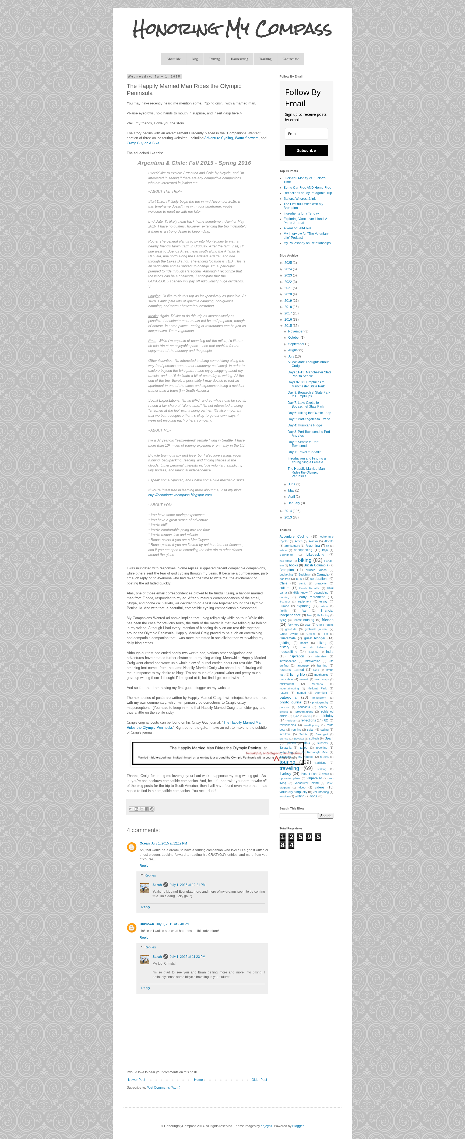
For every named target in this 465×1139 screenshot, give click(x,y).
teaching (321, 747)
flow (309, 615)
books (293, 565)
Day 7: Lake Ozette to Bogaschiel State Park (306, 404)
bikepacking (315, 554)
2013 (288, 517)
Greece (311, 633)
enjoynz (266, 1126)
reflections (308, 720)
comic (302, 583)
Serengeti (322, 734)
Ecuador (285, 601)
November (296, 331)
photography (320, 702)
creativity (321, 583)
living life (297, 674)
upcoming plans (290, 778)
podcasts (304, 707)
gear (308, 624)
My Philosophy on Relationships (307, 243)
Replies (150, 875)
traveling (289, 768)
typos (325, 773)
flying (283, 620)
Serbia (303, 734)
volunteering (321, 792)
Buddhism (304, 574)
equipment (304, 601)
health (304, 642)
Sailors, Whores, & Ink (300, 199)
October (294, 337)
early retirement (312, 597)
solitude (314, 738)
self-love (285, 734)
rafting (308, 715)
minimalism (287, 683)
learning (322, 665)
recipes (291, 720)
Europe (284, 606)
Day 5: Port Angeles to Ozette (309, 419)
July (291, 356)
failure (324, 606)
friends (327, 620)
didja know (300, 592)
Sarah (157, 885)
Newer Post (136, 1080)
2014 (288, 511)
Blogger (298, 1126)
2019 (288, 301)
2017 (288, 313)
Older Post (259, 1080)
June (292, 484)
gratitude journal (316, 629)
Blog (195, 59)
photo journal (291, 702)
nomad (301, 692)
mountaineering (289, 688)
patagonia (288, 697)
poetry (323, 707)
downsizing (321, 592)
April (292, 497)
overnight (321, 692)
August (293, 350)
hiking (322, 643)
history (284, 647)
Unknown (147, 924)
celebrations (319, 579)
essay (323, 601)
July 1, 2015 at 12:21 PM (188, 885)
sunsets (322, 743)
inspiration (296, 656)
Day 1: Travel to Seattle (305, 452)
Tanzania (285, 747)
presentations (304, 711)
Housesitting (239, 59)
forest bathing (304, 620)
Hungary (313, 651)
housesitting (288, 652)
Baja (325, 550)
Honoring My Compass (232, 28)
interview (320, 656)
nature (284, 692)
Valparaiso (314, 778)
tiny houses (305, 756)
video (301, 787)
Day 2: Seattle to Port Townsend (303, 444)
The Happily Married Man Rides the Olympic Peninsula (306, 472)
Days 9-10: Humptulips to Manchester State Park (306, 384)
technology (286, 752)
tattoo (303, 747)
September (296, 344)
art (327, 545)
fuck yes (293, 624)
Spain (329, 738)
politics (284, 711)
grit (326, 633)
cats (299, 579)
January (294, 503)
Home (198, 1080)
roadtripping (311, 725)
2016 (288, 319)
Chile (283, 583)
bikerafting (286, 560)
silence (284, 738)
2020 (288, 294)
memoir (304, 679)
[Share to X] (141, 809)
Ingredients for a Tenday (301, 213)
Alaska (313, 541)
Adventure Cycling (218, 138)
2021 (288, 288)
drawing (284, 597)
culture (285, 588)
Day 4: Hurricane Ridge (305, 425)
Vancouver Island (306, 782)
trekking (321, 768)
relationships (288, 725)
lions (316, 669)
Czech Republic (309, 588)
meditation (286, 679)
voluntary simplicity (293, 792)
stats (307, 743)
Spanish (291, 743)
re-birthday (325, 716)
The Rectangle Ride (314, 752)
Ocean (145, 843)
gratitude (291, 629)
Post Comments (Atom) (163, 1087)
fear (304, 610)
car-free (285, 578)
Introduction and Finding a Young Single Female (307, 460)
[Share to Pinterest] (151, 809)
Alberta (328, 541)
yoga (314, 796)
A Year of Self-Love (297, 228)
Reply (144, 866)
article (283, 550)
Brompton (287, 570)
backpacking (303, 550)
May (291, 490)
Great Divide (289, 633)
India (329, 652)
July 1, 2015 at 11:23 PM (187, 957)
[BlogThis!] (136, 809)
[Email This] (131, 809)
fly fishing (323, 615)
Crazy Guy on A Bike (143, 143)
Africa (298, 541)
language (303, 665)
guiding (285, 643)
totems (324, 756)
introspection (288, 661)
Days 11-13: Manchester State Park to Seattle (310, 374)
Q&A (296, 715)
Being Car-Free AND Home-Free (307, 188)
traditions (320, 762)
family (283, 610)
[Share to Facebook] (146, 809)
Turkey (285, 773)
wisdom (285, 796)
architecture (292, 545)
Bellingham (286, 554)
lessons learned (292, 670)
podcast (285, 707)
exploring (304, 606)
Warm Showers (247, 138)
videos (320, 787)
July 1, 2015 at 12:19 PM (169, 843)
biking (305, 560)
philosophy (319, 697)
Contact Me (291, 59)
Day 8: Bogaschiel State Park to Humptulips (309, 394)
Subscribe (306, 150)
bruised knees (316, 570)
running (296, 729)
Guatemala (288, 638)
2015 (288, 326)
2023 (288, 275)
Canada (323, 574)
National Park (317, 688)
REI (326, 720)
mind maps (322, 679)
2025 (288, 263)
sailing (324, 729)
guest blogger (315, 638)
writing (300, 796)
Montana (317, 683)
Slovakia (298, 738)
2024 (288, 269)
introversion (312, 661)
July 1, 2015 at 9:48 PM (172, 924)
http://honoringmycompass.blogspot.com (180, 495)
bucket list (286, 574)
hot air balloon (314, 647)
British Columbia (316, 565)
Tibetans (285, 756)
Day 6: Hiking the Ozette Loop (309, 413)
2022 (288, 282)
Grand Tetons (324, 624)
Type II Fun (308, 773)
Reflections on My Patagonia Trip (308, 193)
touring (287, 762)
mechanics (321, 674)
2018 (288, 307)
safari (310, 729)
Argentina (313, 546)
